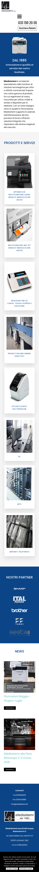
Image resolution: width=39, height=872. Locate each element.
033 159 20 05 (27, 22)
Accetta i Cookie (12, 868)
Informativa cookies (26, 868)
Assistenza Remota (27, 28)
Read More (10, 708)
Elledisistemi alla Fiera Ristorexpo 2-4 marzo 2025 (18, 758)
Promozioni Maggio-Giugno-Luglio (17, 698)
